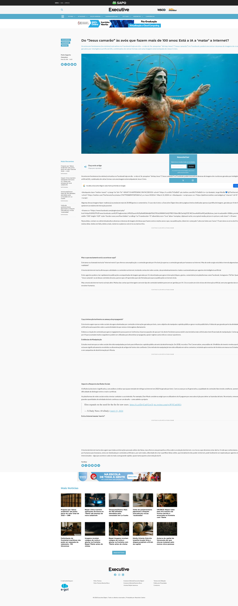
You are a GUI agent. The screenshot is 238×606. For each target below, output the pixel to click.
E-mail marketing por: (67, 581)
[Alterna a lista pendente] (74, 16)
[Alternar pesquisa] (62, 10)
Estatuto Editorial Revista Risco (133, 583)
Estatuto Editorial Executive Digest (134, 581)
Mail (62, 3)
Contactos (157, 585)
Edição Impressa (95, 16)
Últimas (70, 16)
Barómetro (137, 16)
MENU (57, 3)
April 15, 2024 (116, 410)
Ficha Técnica (97, 581)
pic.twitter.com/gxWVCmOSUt (167, 404)
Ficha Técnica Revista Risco (102, 583)
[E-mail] (75, 64)
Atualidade (81, 16)
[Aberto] (62, 16)
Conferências (150, 16)
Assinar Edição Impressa (131, 585)
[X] (65, 64)
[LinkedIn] (68, 64)
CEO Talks (125, 16)
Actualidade (66, 40)
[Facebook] (62, 64)
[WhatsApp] (72, 64)
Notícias (64, 45)
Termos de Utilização (160, 581)
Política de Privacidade (160, 583)
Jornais (67, 3)
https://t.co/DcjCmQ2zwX (141, 404)
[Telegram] (98, 465)
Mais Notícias (119, 552)
